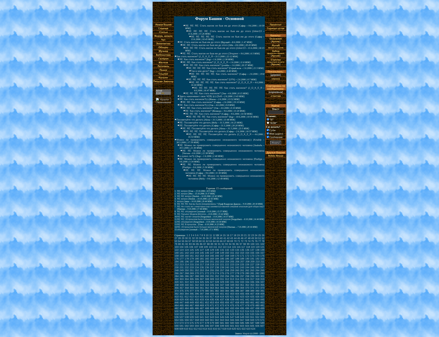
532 (247, 314)
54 (179, 241)
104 (181, 247)
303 (182, 279)
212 (177, 264)
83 (190, 244)
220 (217, 264)
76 (256, 241)
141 (182, 252)
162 (197, 255)
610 (186, 328)
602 (237, 325)
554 (177, 320)
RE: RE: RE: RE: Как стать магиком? (208, 68)
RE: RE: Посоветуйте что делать (200, 128)
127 (202, 249)
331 (232, 282)
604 (247, 325)
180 (197, 258)
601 (232, 325)
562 (217, 320)
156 (257, 252)
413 (191, 296)
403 (232, 293)
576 (197, 323)
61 (204, 241)
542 (207, 317)
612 (196, 328)
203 (222, 261)
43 (231, 238)
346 (217, 285)
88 (208, 244)
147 (212, 252)
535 (262, 314)
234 (197, 267)
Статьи (163, 32)
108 (201, 247)
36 (207, 238)
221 (222, 264)
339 (182, 285)
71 (238, 241)
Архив (276, 41)
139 (262, 249)
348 (227, 285)
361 (202, 287)
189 (242, 258)
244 (247, 267)
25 (259, 235)
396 (197, 293)
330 (227, 282)
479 (252, 305)
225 (242, 264)
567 (242, 320)
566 (237, 320)
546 (227, 317)
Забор (275, 52)
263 (252, 270)
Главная (163, 28)
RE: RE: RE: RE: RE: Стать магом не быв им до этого (222, 36)
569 (252, 320)
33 (196, 238)
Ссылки (163, 73)
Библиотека (163, 54)
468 (197, 305)
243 (242, 267)
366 (227, 287)
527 (222, 314)
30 (186, 238)
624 (253, 328)
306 (197, 279)
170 (237, 255)
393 (182, 293)
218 (207, 264)
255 (212, 270)
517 (262, 311)
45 (238, 238)
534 (257, 314)
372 (257, 287)
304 (187, 279)
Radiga (258, 159)
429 (182, 299)
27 (176, 238)
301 (262, 276)
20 (242, 235)
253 (202, 270)
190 (247, 258)
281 (252, 273)
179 (192, 258)
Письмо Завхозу (163, 81)
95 (233, 244)
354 (257, 285)
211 (262, 261)
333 (242, 282)
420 (227, 296)
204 (227, 261)
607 (262, 325)
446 (177, 302)
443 (252, 299)
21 (245, 235)
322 (187, 282)
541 (202, 317)
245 (252, 267)
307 (202, 279)
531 (242, 314)
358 (187, 287)
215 (192, 264)
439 (232, 299)
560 (207, 320)
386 (237, 290)
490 (217, 308)
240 (227, 267)
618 (224, 328)
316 (247, 279)
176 (177, 258)
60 (200, 241)
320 (177, 282)
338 (177, 285)
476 (237, 305)
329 (222, 282)
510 (227, 311)
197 (192, 261)
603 (242, 325)
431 (192, 299)
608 (177, 328)
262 (247, 270)
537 (182, 317)
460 (247, 302)
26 (263, 235)
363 (212, 287)
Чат (163, 39)
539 (192, 317)
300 (257, 276)
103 (177, 247)
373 (262, 287)
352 (247, 285)
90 (215, 244)
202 (217, 261)
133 (232, 249)
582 (227, 323)
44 (235, 238)
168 (227, 255)
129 (212, 249)
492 (227, 308)
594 (197, 325)
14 (221, 235)
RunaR (275, 46)
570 (257, 320)
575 (192, 323)
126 (197, 249)
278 (237, 273)
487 (202, 308)
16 (228, 235)
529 (232, 314)
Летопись (163, 66)
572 (177, 323)
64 (214, 241)
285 (182, 276)
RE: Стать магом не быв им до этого (199, 42)
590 (177, 325)
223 (232, 264)
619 (229, 328)
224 (237, 264)
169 (232, 255)
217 (202, 264)
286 (187, 276)
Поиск (163, 70)
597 (212, 325)
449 (192, 302)
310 (217, 279)
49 (252, 238)
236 (207, 267)
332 (237, 282)
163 (202, 255)
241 (232, 267)
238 (217, 267)
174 (257, 255)
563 (222, 320)
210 (258, 261)
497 (252, 308)
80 (179, 244)
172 (247, 255)
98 (244, 244)
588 (257, 323)
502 (187, 311)
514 (247, 311)
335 (252, 282)
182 (207, 258)
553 (262, 317)
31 (189, 238)
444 (257, 299)
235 (202, 267)
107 (196, 247)
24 (256, 235)
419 (222, 296)
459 (242, 302)
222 (227, 264)
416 (207, 296)
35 (204, 238)
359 (192, 287)
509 (222, 311)
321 (182, 282)
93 (226, 244)
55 (183, 241)
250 (187, 270)
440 (237, 299)
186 (227, 258)
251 (192, 270)
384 (227, 290)
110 (211, 247)
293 (222, 276)
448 (187, 302)
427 (262, 296)
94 (230, 244)
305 (192, 279)
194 (177, 261)
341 (192, 285)
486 (197, 308)
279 (242, 273)
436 (217, 299)
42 (228, 238)
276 (227, 273)
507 (212, 311)
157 (262, 252)
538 (187, 317)
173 (252, 255)
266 (177, 273)
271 (202, 273)
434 (207, 299)
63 (210, 241)
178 (187, 258)
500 (177, 311)
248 (177, 270)
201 (212, 261)
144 (197, 252)
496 (247, 308)
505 (202, 311)
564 (227, 320)
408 (257, 293)
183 (212, 258)
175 (262, 255)
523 (202, 314)
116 (239, 247)
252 (197, 270)
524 (207, 314)
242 (237, 267)
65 (217, 241)
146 (207, 252)
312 (227, 279)
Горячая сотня (275, 28)
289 (202, 276)
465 (182, 305)
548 (237, 317)
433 (202, 299)
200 (207, 261)
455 (222, 302)
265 (262, 270)
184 (217, 258)
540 (197, 317)
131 (222, 249)
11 (210, 235)
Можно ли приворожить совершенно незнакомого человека (212, 139)
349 (232, 285)
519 (182, 314)
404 (237, 293)
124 (187, 249)
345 (212, 285)
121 (262, 247)
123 (182, 249)
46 (242, 238)
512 (237, 311)
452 (207, 302)
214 (187, 264)
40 (221, 238)
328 (217, 282)
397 (202, 293)
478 (247, 305)
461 (252, 302)
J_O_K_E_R (206, 56)
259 (232, 270)
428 (177, 299)
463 (262, 302)
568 (247, 320)
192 (257, 258)
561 (212, 320)
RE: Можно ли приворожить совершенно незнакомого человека (216, 145)
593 (192, 325)
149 (222, 252)
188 (237, 258)
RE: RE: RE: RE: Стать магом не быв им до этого (219, 31)
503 (192, 311)
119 (253, 247)
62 (207, 241)
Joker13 (257, 31)
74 (249, 241)
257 (222, 270)
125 (192, 249)
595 (202, 325)
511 (232, 311)
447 (182, 302)
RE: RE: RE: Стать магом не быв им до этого (211, 25)
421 (232, 296)
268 (187, 273)
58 (193, 241)
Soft (220, 96)
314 (237, 279)
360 (197, 287)
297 (242, 276)
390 (257, 290)
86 (201, 244)
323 (192, 282)
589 (262, 323)
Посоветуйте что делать (189, 119)
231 (182, 267)
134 (237, 249)
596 (207, 325)
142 (187, 252)
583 (232, 323)
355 (262, 285)
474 (227, 305)
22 (249, 235)
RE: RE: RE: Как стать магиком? (203, 65)
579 (212, 323)
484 (187, 308)
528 (227, 314)
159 (182, 255)
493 (232, 308)
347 (222, 285)
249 (182, 270)
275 (222, 273)
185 (222, 258)
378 (197, 290)
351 (242, 285)
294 (227, 276)
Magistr (246, 333)
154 (247, 252)
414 (197, 296)
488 (207, 308)
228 (257, 264)
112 (220, 247)
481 (262, 305)
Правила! (275, 24)
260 (237, 270)
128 (207, 249)
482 (177, 308)
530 (237, 314)
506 (207, 311)
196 (187, 261)
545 (222, 317)
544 (217, 317)
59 (196, 241)
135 (242, 249)
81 (183, 244)
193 (262, 258)
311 (222, 279)
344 (207, 285)
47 (245, 238)
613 (200, 328)
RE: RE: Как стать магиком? (197, 62)
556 (187, 320)
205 (232, 261)
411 (181, 296)
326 (207, 282)
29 (183, 238)
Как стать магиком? (187, 56)
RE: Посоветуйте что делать (195, 122)
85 (197, 244)
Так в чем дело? (200, 71)
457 (232, 302)
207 (242, 261)
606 (257, 325)
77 (259, 241)
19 (238, 235)
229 (262, 264)
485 (192, 308)
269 (192, 273)
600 (227, 325)
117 (243, 247)
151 (232, 252)
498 (257, 308)
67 (224, 241)
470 (207, 305)
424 (247, 296)
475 (232, 305)
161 (192, 255)
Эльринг (233, 53)
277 (232, 273)
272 (207, 273)
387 (242, 290)
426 (257, 296)
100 (252, 244)
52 (263, 238)
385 (232, 290)
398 (207, 293)
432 (197, 299)
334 (247, 282)
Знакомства (163, 43)
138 (257, 249)
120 (258, 247)
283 (262, 273)
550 (247, 317)
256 (217, 270)
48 (249, 238)
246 (257, 267)
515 (252, 311)
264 (257, 270)
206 (237, 261)
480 (257, 305)
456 (227, 302)
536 (177, 317)
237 (212, 267)
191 (252, 258)
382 (217, 290)
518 (177, 314)
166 (217, 255)
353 (252, 285)
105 (186, 247)
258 (227, 270)
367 (232, 287)
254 (207, 270)
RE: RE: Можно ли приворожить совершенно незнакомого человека (223, 150)
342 (197, 285)
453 (212, 302)
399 (212, 293)
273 (212, 273)
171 (242, 255)
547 (232, 317)
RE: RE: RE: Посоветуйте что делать (205, 131)
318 (257, 279)
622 (244, 328)
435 (212, 299)
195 (182, 261)
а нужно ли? (186, 156)
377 (192, 290)
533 (252, 314)
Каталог (163, 77)
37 (210, 238)
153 (242, 252)
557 (192, 320)
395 (192, 293)
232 (187, 267)
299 (252, 276)
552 (257, 317)
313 (232, 279)
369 (242, 287)
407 (252, 293)
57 (189, 241)
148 (217, 252)
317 (252, 279)
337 (262, 282)
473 (222, 305)
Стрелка (275, 60)
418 (217, 296)
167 (222, 255)
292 (217, 276)
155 (252, 252)
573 (182, 323)
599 (222, 325)
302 (177, 279)
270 (197, 273)
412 (187, 296)
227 (252, 264)
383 (222, 290)
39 (217, 238)
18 (235, 235)
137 (252, 249)
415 (202, 296)
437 (222, 299)
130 (217, 249)
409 (262, 293)
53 (176, 241)
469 (202, 305)
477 (242, 305)
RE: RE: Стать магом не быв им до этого (205, 45)
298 (247, 276)
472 (217, 305)
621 (239, 328)
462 (257, 302)
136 (247, 249)
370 (247, 287)
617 (220, 328)
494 (237, 308)
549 (242, 317)
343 (202, 285)
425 (252, 296)
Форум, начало (163, 36)
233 (192, 267)
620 (234, 328)
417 (212, 296)
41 (224, 238)
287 (192, 276)
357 (182, 287)
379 (202, 290)
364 (217, 287)
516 (257, 311)
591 (182, 325)
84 (194, 244)
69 (231, 241)
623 (248, 328)
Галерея (163, 58)
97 (241, 244)
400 (217, 293)
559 (202, 320)
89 (212, 244)
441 (242, 299)
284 (177, 276)
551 (252, 317)
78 (263, 241)
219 (212, 264)
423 (242, 296)
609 (181, 328)
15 (224, 235)
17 (231, 235)
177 (182, 258)
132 (227, 249)
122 (177, 249)
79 (176, 244)
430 (187, 299)
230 (177, 267)
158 (177, 255)
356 (177, 287)
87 (204, 244)
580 (217, 323)
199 (202, 261)
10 (207, 235)
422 (237, 296)
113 (225, 247)
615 (210, 328)
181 (202, 258)
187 (232, 258)
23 (252, 235)
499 (262, 308)
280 (247, 273)
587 (252, 323)
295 (232, 276)
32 (193, 238)
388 (247, 290)
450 (197, 302)
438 (227, 299)
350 (237, 285)
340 (187, 285)
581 (222, 323)
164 (207, 255)
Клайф (258, 139)
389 (252, 290)
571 (262, 320)
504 (197, 311)
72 (242, 241)
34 (200, 238)
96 (237, 244)
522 (197, 314)
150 (227, 252)
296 (237, 276)
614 (205, 328)
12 (214, 235)
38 (214, 238)
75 (252, 241)
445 (262, 299)
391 (262, 290)
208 (247, 261)
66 (221, 241)
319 (262, 279)
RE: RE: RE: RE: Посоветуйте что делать (212, 134)
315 (242, 279)
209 (252, 261)
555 (182, 320)
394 (187, 293)
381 (212, 290)
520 (187, 314)
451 (202, 302)
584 (237, 323)
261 (242, 270)
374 (177, 290)
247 (262, 267)
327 (212, 282)
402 (227, 293)
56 (186, 241)
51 (259, 238)
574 (187, 323)
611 (191, 328)
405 (242, 293)
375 (182, 290)
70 (235, 241)
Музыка (163, 51)
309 (212, 279)
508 (217, 311)
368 (237, 287)
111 (215, 247)
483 (182, 308)
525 (212, 314)
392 (177, 293)
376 (187, 290)
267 (182, 273)
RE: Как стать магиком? (192, 59)
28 (179, 238)
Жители (163, 62)
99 (248, 244)
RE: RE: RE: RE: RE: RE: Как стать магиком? (220, 87)
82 (186, 244)
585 (242, 323)
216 (197, 264)
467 (192, 305)
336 (257, 282)
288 (197, 276)
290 (207, 276)
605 (252, 325)
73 (245, 241)
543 (212, 317)
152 (237, 252)
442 (247, 299)
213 (182, 264)
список (275, 78)
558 (197, 320)
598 (217, 325)
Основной (276, 38)
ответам (276, 96)
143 (192, 252)
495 (242, 308)
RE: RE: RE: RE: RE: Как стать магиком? (214, 74)
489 (212, 308)
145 (202, 252)
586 (247, 323)
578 (207, 323)
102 (262, 244)
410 (177, 296)
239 (222, 267)
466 (187, 305)
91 (219, 244)
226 (247, 264)
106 (191, 247)
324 (197, 282)
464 (177, 305)
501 (182, 311)
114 (229, 247)
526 (217, 314)
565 (232, 320)
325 (202, 282)
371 (252, 287)
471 (212, 305)
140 (177, 252)
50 (256, 238)
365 (222, 287)
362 (207, 287)
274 (217, 273)
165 (212, 255)
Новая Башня (163, 24)
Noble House (275, 155)
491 (222, 308)
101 (257, 244)
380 (207, 290)
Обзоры (163, 47)
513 (242, 311)
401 (222, 293)
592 (187, 325)
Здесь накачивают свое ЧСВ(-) (196, 96)
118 (248, 247)
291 (212, 276)
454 (217, 302)
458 (237, 302)
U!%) (232, 79)
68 (228, 241)
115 (234, 247)
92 (223, 244)
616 (215, 328)
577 (202, 323)
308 (207, 279)
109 (206, 247)
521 (192, 314)
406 (247, 293)
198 (197, 261)
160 (187, 255)
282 (257, 273)
